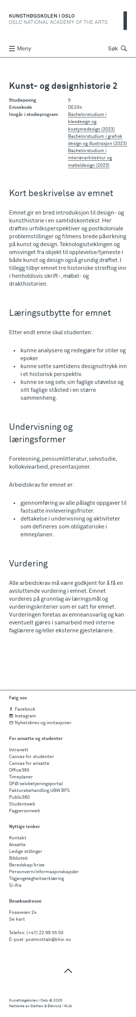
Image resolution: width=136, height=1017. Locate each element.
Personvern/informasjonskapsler (44, 872)
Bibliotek (18, 858)
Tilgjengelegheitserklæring (36, 879)
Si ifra (15, 885)
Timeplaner (21, 777)
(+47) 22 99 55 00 (44, 933)
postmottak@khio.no (48, 940)
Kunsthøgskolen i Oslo (28, 1000)
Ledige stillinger (25, 852)
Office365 (19, 770)
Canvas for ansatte (29, 763)
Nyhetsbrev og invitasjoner (43, 723)
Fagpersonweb (24, 811)
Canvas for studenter (31, 757)
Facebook (25, 709)
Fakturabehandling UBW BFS (39, 791)
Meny (24, 49)
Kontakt (17, 838)
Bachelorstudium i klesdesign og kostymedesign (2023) (91, 122)
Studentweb (22, 804)
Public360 (19, 797)
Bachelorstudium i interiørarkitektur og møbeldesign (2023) (90, 158)
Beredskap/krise (27, 865)
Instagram (25, 716)
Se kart (17, 919)
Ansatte (17, 845)
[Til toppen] (68, 970)
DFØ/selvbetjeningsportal (36, 784)
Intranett (18, 750)
